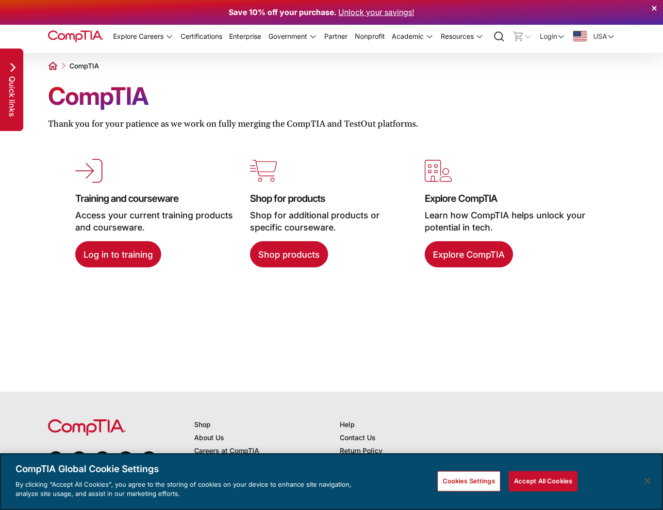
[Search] (499, 36)
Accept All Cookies (543, 480)
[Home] (75, 36)
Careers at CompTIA (226, 450)
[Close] (647, 481)
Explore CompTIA (469, 254)
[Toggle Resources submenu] (479, 36)
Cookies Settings (469, 480)
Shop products (289, 254)
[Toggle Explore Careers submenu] (169, 36)
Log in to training (118, 254)
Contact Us (358, 437)
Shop (202, 424)
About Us (209, 437)
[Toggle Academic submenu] (429, 36)
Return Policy (361, 450)
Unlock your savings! (376, 12)
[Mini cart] (522, 36)
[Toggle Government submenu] (313, 36)
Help (347, 424)
